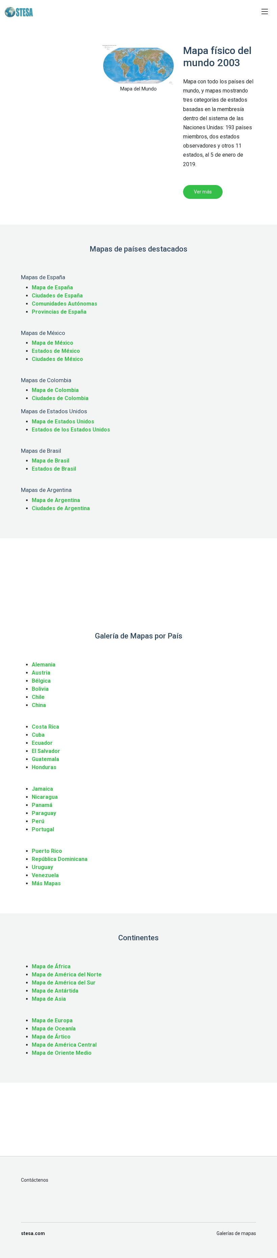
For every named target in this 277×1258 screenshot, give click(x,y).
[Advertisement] (57, 78)
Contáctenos (34, 1180)
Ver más (203, 191)
